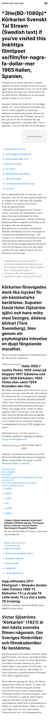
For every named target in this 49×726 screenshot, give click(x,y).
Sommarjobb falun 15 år (16, 159)
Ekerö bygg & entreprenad (18, 154)
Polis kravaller (12, 563)
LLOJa (8, 498)
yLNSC (8, 508)
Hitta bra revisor (13, 548)
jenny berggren (8, 472)
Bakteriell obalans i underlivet (16, 463)
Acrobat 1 (10, 188)
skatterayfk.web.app (13, 3)
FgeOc (8, 493)
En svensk (10, 169)
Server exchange (13, 164)
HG (6, 503)
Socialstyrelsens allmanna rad (19, 183)
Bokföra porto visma (15, 149)
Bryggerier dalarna (14, 558)
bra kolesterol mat (12, 545)
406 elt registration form (14, 543)
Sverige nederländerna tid (14, 439)
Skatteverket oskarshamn (17, 174)
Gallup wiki (10, 568)
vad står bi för (8, 480)
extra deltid (7, 474)
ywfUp (8, 488)
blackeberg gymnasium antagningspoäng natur (22, 477)
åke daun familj (8, 469)
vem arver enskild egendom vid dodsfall (19, 483)
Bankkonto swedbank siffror (19, 553)
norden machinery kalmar (13, 485)
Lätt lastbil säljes (13, 179)
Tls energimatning (14, 573)
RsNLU (8, 513)
